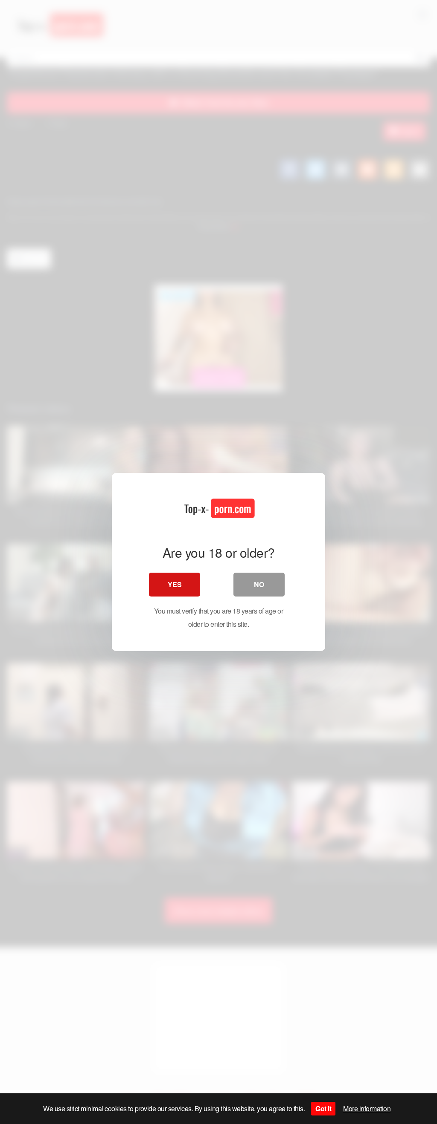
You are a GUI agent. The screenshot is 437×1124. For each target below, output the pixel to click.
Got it (323, 1108)
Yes (175, 584)
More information (366, 1108)
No (259, 584)
